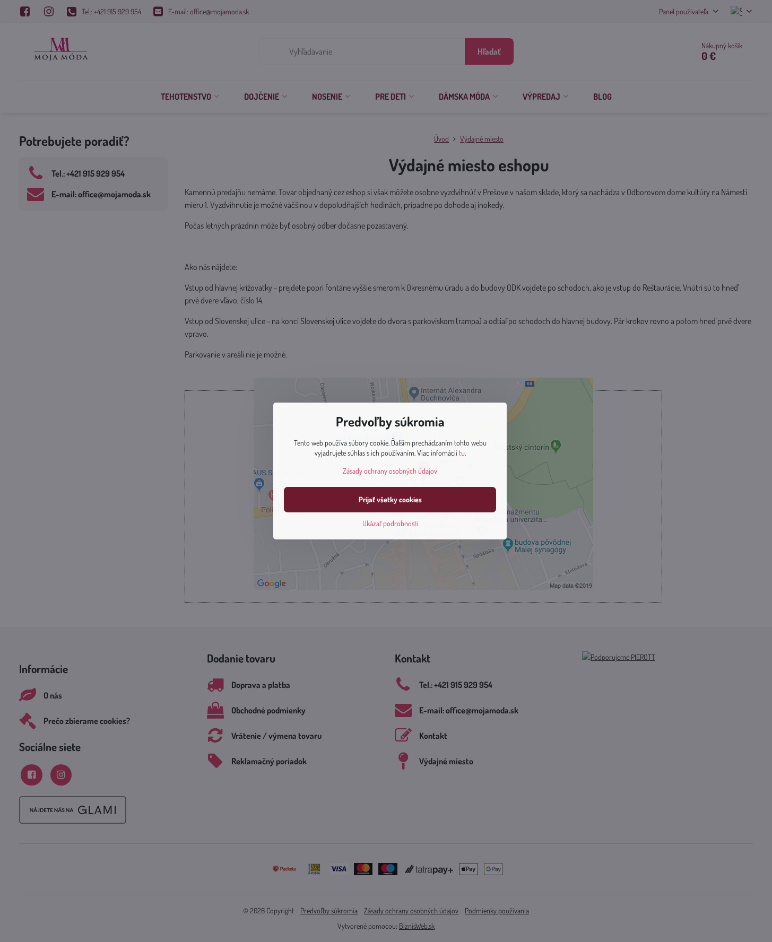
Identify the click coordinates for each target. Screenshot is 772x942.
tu (462, 452)
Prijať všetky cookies (390, 499)
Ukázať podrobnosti (390, 523)
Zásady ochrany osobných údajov (390, 470)
